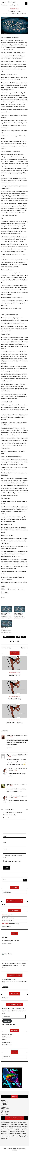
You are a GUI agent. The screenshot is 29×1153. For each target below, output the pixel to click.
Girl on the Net (4, 1104)
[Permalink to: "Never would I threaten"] (14, 711)
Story (6, 937)
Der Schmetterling (14, 699)
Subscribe (7, 1021)
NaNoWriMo (7, 636)
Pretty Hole (11, 915)
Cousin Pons (10, 784)
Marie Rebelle (10, 735)
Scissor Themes (12, 1148)
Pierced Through (15, 923)
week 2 (18, 636)
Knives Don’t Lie (6, 1044)
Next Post (23, 647)
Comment (6, 818)
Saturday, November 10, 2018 (19, 13)
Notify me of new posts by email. (13, 861)
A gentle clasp (5, 997)
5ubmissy (3, 1100)
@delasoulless (5, 979)
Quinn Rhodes (4, 1114)
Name (5, 836)
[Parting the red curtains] (6, 623)
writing (23, 636)
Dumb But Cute (6, 1042)
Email (4, 842)
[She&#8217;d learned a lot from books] (6, 609)
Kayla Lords (3, 1106)
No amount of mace (14, 675)
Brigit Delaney (4, 1101)
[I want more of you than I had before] (19, 609)
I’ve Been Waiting (7, 1034)
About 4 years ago (5, 981)
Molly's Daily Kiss (5, 1111)
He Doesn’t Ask (6, 1037)
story (13, 636)
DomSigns (3, 1103)
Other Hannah (4, 1112)
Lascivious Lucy (4, 1107)
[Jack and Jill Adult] (7, 954)
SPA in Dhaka (5, 923)
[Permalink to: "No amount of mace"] (14, 663)
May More (9, 755)
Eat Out (12, 918)
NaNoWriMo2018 (14, 8)
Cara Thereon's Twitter (16, 981)
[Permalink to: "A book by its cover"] (14, 25)
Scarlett (4, 915)
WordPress (14, 1150)
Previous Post (7, 647)
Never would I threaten (14, 723)
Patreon (9, 943)
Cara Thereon (8, 2)
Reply (11, 736)
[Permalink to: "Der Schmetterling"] (14, 687)
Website (5, 849)
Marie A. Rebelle (5, 1108)
